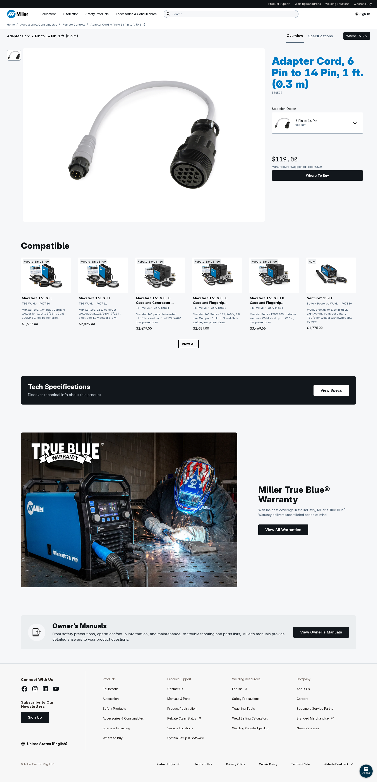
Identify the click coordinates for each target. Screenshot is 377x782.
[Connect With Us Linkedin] (45, 688)
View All (188, 344)
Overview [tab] (295, 35)
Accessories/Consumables (38, 24)
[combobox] (231, 14)
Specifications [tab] (320, 36)
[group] (144, 135)
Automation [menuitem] (71, 14)
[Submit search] (168, 14)
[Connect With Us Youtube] (55, 688)
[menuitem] (136, 14)
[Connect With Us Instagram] (34, 688)
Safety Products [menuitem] (97, 14)
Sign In (365, 14)
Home (11, 24)
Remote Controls (74, 24)
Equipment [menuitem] (48, 14)
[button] (356, 36)
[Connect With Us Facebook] (24, 688)
